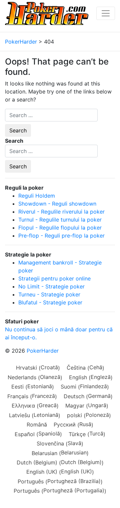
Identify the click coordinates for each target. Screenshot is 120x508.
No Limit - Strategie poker (51, 286)
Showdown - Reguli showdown (57, 203)
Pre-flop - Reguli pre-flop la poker (61, 235)
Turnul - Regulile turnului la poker (60, 219)
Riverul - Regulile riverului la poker (61, 211)
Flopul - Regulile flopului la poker (60, 227)
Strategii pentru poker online (54, 278)
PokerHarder (43, 350)
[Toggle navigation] (105, 13)
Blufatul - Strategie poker (50, 302)
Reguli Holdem (36, 195)
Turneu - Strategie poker (49, 294)
